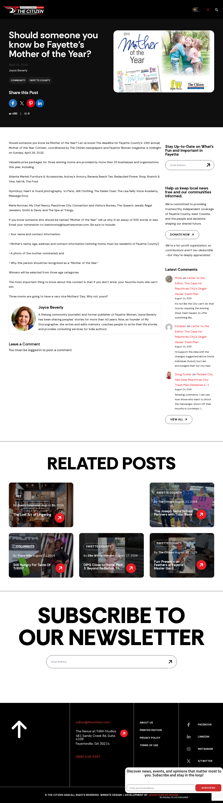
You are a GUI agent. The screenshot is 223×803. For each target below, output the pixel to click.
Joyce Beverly (18, 70)
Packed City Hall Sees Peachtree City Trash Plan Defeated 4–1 (194, 379)
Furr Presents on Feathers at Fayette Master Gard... (168, 565)
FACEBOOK (205, 724)
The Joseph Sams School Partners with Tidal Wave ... (173, 514)
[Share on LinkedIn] (40, 103)
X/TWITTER (205, 761)
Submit (208, 165)
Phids (178, 278)
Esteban (180, 326)
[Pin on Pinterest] (31, 103)
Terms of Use (149, 745)
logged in (35, 350)
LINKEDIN (203, 736)
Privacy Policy (150, 737)
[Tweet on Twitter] (22, 103)
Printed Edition (151, 730)
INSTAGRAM (205, 749)
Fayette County (40, 80)
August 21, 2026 (186, 502)
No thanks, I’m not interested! (174, 797)
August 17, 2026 (126, 556)
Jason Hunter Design (163, 795)
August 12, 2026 (186, 552)
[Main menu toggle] (208, 9)
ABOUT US (146, 722)
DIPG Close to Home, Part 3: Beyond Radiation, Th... (103, 566)
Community (18, 80)
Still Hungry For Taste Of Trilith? (32, 566)
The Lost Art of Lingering (32, 514)
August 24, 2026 (52, 505)
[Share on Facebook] (13, 103)
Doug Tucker (183, 374)
